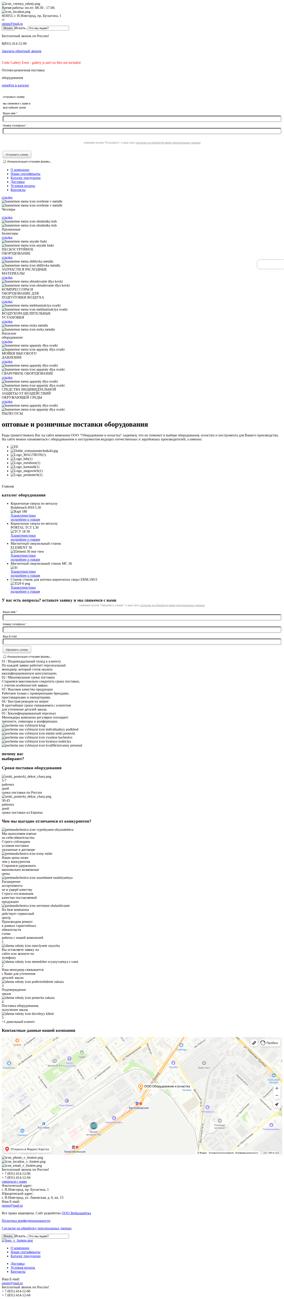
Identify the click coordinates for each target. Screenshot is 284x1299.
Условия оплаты (23, 186)
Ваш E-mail (10, 636)
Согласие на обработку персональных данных (37, 1228)
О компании (20, 170)
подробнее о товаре (25, 519)
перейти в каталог (15, 85)
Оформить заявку (17, 649)
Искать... (21, 28)
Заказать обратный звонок (21, 51)
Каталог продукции (26, 178)
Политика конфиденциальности (26, 1221)
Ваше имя (10, 113)
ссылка (7, 197)
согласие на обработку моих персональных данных (168, 142)
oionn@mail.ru (12, 24)
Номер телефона (15, 125)
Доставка (18, 182)
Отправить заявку (17, 154)
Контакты (18, 190)
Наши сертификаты (25, 174)
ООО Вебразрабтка (76, 1213)
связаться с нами (14, 1181)
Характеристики (23, 515)
